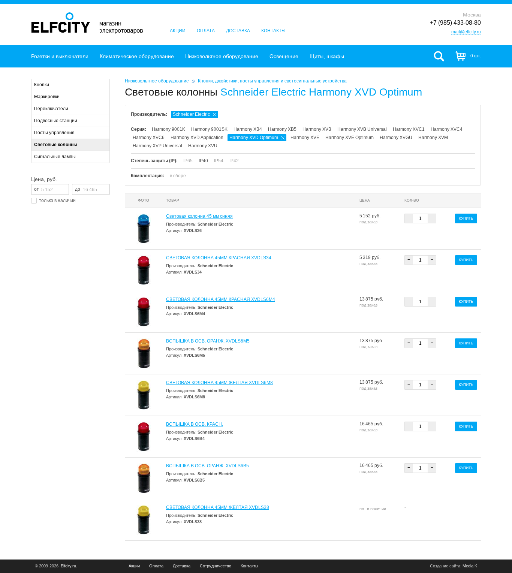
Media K (470, 566)
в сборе (178, 175)
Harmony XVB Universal (362, 129)
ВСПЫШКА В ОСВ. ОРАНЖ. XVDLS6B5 (207, 465)
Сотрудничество (215, 566)
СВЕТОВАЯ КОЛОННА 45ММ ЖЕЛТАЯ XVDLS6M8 (219, 382)
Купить (466, 218)
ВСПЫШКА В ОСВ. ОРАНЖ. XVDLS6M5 (208, 341)
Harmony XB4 (248, 129)
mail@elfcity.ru (466, 31)
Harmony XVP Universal (157, 145)
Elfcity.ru (68, 566)
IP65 (188, 160)
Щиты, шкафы (327, 56)
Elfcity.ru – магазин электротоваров (87, 23)
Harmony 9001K (168, 129)
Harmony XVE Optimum (349, 137)
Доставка (238, 30)
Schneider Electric (191, 114)
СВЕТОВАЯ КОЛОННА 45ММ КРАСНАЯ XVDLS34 (218, 257)
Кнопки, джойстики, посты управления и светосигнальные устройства (272, 81)
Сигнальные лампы (55, 156)
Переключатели (51, 108)
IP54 (218, 160)
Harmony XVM (433, 137)
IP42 (234, 160)
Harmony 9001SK (209, 129)
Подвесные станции (55, 120)
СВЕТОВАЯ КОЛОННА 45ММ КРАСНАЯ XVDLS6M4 (220, 299)
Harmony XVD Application (197, 137)
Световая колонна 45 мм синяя (199, 216)
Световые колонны (55, 144)
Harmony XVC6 (149, 137)
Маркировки (47, 96)
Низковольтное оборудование (221, 56)
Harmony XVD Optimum (253, 137)
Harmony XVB (316, 129)
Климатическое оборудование (137, 56)
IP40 (203, 160)
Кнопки (41, 84)
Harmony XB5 (282, 129)
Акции (178, 30)
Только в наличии (57, 200)
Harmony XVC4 (447, 129)
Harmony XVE (304, 137)
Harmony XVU (202, 145)
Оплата (206, 30)
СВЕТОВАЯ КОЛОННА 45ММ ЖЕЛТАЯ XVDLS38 (217, 507)
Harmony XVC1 (409, 129)
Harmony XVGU (396, 137)
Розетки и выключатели (59, 56)
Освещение (283, 56)
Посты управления (54, 132)
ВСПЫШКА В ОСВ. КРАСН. (194, 424)
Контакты (273, 30)
